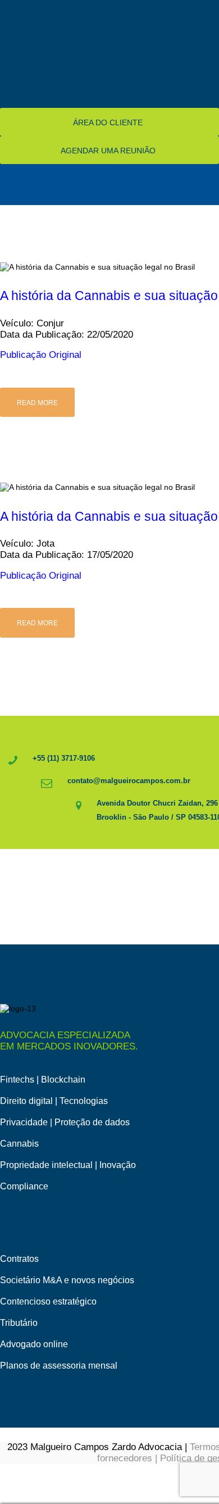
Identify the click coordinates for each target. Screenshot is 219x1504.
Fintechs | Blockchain (42, 1079)
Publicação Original (40, 354)
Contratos (19, 1259)
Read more (37, 403)
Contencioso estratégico (48, 1301)
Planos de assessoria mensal (58, 1365)
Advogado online (34, 1344)
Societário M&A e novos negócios (67, 1280)
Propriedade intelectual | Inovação (68, 1165)
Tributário (19, 1323)
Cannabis (19, 1143)
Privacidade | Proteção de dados (65, 1122)
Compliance (24, 1186)
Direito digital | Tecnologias (54, 1101)
